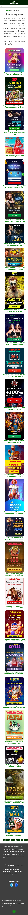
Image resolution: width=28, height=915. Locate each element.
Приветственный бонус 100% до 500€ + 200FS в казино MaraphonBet (14, 186)
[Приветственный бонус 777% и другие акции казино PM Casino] (14, 290)
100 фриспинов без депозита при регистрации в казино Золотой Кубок (14, 706)
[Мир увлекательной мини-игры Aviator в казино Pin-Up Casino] (14, 145)
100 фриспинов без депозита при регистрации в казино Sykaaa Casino (14, 673)
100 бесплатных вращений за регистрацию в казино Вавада (14, 574)
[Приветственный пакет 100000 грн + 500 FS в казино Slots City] (14, 425)
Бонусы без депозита (11, 869)
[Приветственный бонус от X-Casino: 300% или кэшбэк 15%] (14, 392)
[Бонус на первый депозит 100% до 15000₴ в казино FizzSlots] (14, 60)
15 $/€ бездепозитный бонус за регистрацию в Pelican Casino (14, 834)
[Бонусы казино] (14, 2)
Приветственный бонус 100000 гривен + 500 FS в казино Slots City (14, 220)
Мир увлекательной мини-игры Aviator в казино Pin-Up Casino (14, 156)
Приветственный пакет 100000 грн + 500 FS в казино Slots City (14, 441)
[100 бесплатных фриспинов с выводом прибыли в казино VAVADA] (14, 591)
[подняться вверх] (14, 912)
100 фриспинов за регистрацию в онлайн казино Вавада (14, 742)
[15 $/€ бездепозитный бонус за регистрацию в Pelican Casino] (14, 819)
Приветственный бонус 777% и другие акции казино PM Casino (14, 310)
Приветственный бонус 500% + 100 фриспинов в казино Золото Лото (14, 268)
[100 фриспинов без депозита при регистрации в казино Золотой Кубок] (14, 691)
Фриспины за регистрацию (13, 871)
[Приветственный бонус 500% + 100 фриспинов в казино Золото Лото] (14, 257)
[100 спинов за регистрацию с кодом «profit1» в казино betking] (14, 624)
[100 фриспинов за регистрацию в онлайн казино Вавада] (14, 725)
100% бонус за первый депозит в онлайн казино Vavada (14, 766)
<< (4, 840)
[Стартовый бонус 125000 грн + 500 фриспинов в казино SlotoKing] (14, 459)
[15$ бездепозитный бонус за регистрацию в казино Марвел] (14, 526)
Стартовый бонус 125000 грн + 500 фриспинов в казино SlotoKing (14, 475)
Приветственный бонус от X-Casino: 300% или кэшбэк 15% (14, 408)
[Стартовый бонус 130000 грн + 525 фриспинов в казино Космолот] (14, 494)
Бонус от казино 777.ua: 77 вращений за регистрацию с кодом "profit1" (14, 106)
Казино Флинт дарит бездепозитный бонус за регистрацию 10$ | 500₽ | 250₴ (14, 132)
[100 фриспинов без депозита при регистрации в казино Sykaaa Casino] (14, 657)
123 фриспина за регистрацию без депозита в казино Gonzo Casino (14, 802)
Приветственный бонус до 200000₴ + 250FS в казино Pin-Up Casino (14, 375)
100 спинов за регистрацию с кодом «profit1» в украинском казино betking (14, 640)
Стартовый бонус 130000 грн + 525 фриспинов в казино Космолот (14, 512)
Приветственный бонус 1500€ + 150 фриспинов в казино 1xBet (14, 244)
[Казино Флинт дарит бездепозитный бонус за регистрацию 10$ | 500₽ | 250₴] (14, 120)
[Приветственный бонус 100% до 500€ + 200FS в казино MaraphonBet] (14, 172)
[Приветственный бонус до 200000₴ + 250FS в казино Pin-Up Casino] (14, 360)
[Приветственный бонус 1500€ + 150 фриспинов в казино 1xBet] (14, 233)
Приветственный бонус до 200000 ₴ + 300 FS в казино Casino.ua (14, 343)
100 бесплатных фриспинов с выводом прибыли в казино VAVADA (14, 607)
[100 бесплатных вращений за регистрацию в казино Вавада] (14, 557)
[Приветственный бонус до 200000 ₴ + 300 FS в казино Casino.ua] (14, 327)
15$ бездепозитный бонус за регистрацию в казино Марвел (14, 538)
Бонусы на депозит (10, 874)
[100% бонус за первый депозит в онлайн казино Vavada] (14, 754)
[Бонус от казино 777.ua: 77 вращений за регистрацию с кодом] (14, 91)
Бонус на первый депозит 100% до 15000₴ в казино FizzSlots (14, 73)
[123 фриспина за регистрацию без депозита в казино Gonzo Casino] (14, 784)
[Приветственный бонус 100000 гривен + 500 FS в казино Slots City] (14, 205)
